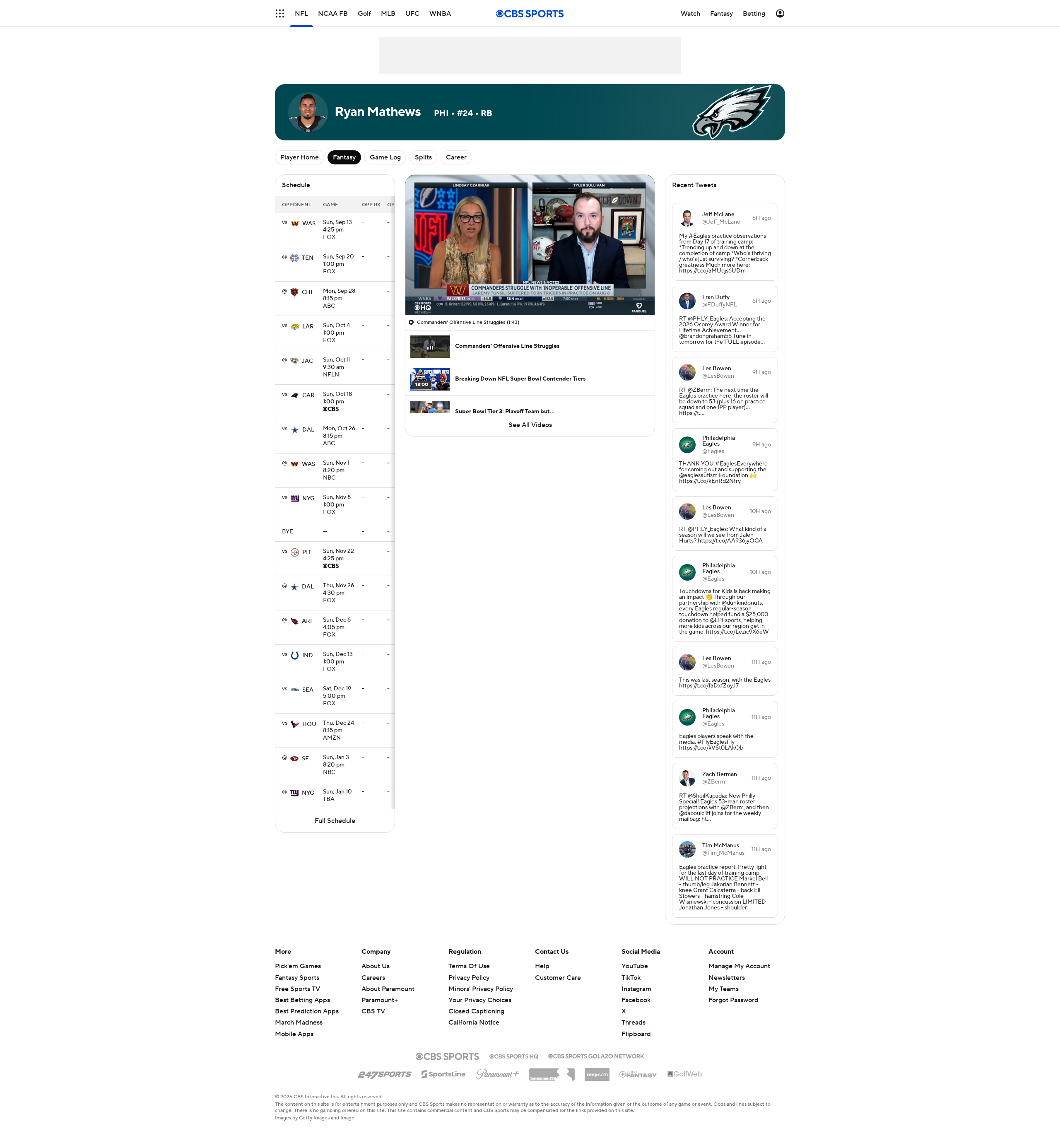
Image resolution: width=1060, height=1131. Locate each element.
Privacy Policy (468, 978)
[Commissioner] (552, 1071)
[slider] (530, 291)
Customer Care (558, 978)
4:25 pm (337, 226)
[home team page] (295, 223)
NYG (308, 498)
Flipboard (636, 1034)
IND (307, 655)
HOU (309, 724)
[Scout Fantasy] (638, 1074)
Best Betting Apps (302, 1000)
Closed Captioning (476, 1003)
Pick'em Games (298, 966)
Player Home (299, 157)
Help (542, 966)
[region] (530, 245)
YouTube (635, 966)
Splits (423, 157)
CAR (308, 395)
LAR (308, 326)
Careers (373, 978)
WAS (309, 223)
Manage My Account (739, 966)
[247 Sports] (385, 1072)
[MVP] (597, 1071)
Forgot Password (733, 1000)
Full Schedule (335, 821)
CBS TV (373, 1011)
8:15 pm (339, 295)
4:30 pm (338, 590)
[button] (280, 13)
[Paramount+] (497, 1072)
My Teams (723, 989)
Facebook (636, 1000)
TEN (307, 258)
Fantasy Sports (297, 978)
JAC (307, 361)
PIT (306, 552)
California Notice (473, 1014)
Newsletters (726, 978)
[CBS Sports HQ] (513, 1055)
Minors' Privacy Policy (480, 989)
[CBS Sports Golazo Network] (596, 1055)
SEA (307, 690)
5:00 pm (337, 693)
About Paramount (387, 989)
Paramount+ (379, 1000)
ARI (307, 621)
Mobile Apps (294, 1034)
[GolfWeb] (684, 1074)
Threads (634, 1022)
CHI (307, 292)
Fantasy (344, 157)
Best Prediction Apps (307, 1011)
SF (305, 758)
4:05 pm (337, 624)
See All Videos (530, 425)
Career (456, 157)
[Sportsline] (444, 1073)
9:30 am (337, 364)
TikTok (631, 978)
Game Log (385, 157)
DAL (308, 430)
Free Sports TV (297, 989)
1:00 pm (338, 261)
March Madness (299, 1022)
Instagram (636, 989)
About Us (375, 966)
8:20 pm (336, 467)
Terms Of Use (469, 966)
